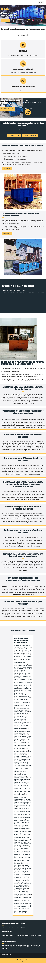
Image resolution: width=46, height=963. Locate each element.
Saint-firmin (24, 852)
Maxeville (26, 803)
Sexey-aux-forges (27, 866)
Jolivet (24, 767)
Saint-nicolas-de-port (19, 857)
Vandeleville (26, 885)
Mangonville (17, 799)
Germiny (22, 745)
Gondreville (19, 748)
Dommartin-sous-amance (24, 722)
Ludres (16, 790)
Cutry (30, 711)
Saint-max (26, 856)
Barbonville (16, 664)
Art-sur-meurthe (18, 654)
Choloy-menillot (18, 702)
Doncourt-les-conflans (19, 724)
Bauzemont (28, 665)
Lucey (28, 788)
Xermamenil (21, 911)
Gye (30, 750)
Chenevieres (17, 701)
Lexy (15, 785)
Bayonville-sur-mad (22, 667)
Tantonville (21, 869)
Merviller (21, 808)
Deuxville (29, 713)
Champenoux (27, 691)
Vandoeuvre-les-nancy (25, 886)
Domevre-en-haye (23, 716)
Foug (30, 737)
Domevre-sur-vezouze (19, 717)
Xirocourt (16, 912)
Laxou (27, 777)
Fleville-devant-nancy (23, 734)
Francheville (23, 739)
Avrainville (26, 658)
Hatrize (16, 754)
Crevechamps (17, 710)
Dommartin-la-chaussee (19, 720)
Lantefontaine (17, 777)
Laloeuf (16, 771)
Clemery (21, 704)
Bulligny (16, 690)
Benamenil (25, 668)
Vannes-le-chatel (18, 888)
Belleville (20, 668)
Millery (21, 809)
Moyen (20, 820)
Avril (20, 659)
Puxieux (16, 842)
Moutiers (28, 819)
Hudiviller (17, 762)
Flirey (25, 736)
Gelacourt (29, 742)
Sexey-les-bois (18, 868)
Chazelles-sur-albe (23, 699)
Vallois (20, 885)
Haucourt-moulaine (22, 754)
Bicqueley (27, 674)
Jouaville (29, 767)
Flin (22, 736)
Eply (23, 728)
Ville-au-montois (19, 897)
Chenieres (28, 701)
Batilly (24, 665)
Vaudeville (22, 889)
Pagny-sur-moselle (26, 831)
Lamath (20, 771)
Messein (26, 808)
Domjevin (16, 719)
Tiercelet (21, 877)
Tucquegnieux (22, 882)
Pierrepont (24, 836)
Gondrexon (24, 748)
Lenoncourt (24, 782)
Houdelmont (27, 759)
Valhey (29, 883)
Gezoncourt (27, 745)
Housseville (28, 760)
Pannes (16, 833)
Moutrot (16, 820)
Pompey (21, 837)
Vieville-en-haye (27, 894)
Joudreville (17, 768)
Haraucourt (22, 753)
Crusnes (22, 711)
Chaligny (29, 690)
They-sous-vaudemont (23, 871)
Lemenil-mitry (17, 782)
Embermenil (28, 727)
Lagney (16, 770)
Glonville (22, 747)
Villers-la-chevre (22, 902)
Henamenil (28, 756)
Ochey (29, 826)
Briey (26, 687)
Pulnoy (26, 840)
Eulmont (16, 731)
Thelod (16, 871)
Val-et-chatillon (24, 883)
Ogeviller (16, 828)
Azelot (23, 659)
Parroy (29, 833)
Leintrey (21, 780)
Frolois (20, 742)
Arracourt (21, 653)
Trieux (22, 880)
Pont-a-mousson (27, 837)
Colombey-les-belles (19, 705)
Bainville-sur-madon (22, 662)
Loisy (20, 786)
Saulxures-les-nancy (19, 863)
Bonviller (17, 681)
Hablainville (17, 751)
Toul (19, 879)
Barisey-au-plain (23, 664)
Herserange (27, 757)
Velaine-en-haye (18, 891)
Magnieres (16, 791)
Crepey (28, 708)
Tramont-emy (24, 879)
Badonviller (21, 661)
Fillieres (16, 733)
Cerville (24, 690)
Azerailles (28, 659)
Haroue (27, 753)
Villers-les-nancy (23, 903)
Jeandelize (28, 765)
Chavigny (16, 699)
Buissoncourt (28, 688)
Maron (26, 802)
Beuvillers (17, 673)
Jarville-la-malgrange (26, 763)
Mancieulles (25, 796)
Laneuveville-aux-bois (26, 773)
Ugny (27, 882)
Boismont (24, 679)
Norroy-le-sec (17, 825)
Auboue (16, 656)
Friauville (16, 742)
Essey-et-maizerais (18, 730)
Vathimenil (16, 889)
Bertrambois (23, 670)
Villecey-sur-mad (23, 900)
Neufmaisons (17, 822)
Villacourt (29, 895)
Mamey (16, 796)
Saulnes (27, 862)
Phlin (25, 834)
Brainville (16, 685)
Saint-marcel (21, 856)
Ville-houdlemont (24, 899)
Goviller (16, 750)
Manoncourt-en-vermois (25, 799)
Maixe (26, 793)
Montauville (17, 817)
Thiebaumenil (17, 876)
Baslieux (20, 665)
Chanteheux (25, 694)
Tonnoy (16, 879)
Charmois (16, 697)
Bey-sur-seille (23, 673)
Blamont (16, 677)
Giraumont (16, 747)
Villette (26, 905)
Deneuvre (24, 713)
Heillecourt (23, 756)
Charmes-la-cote (26, 696)
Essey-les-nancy (27, 730)
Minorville (25, 809)
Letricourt (27, 783)
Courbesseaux (22, 708)
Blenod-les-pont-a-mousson (25, 677)
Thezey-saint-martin (19, 872)
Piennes (29, 834)
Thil (22, 876)
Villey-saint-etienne (22, 906)
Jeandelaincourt (22, 765)
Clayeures (16, 704)
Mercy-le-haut (26, 806)
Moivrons (22, 811)
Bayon (15, 667)
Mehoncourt (23, 805)
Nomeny (27, 823)
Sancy (23, 862)
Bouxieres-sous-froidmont (24, 684)
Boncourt (29, 679)
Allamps (16, 648)
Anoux (16, 651)
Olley (20, 828)
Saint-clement (17, 852)
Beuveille (30, 671)
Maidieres (22, 791)
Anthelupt (20, 651)
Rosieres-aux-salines (19, 848)
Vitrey (20, 908)
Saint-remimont (18, 859)
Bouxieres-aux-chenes (19, 682)
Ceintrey (20, 690)
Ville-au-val (25, 897)
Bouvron (25, 681)
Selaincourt (26, 865)
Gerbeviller (16, 745)
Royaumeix (16, 851)
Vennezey (29, 892)
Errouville (27, 728)
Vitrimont (24, 908)
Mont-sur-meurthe (25, 816)
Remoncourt (26, 845)
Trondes (26, 880)
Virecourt (29, 906)
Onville (23, 828)
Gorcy (29, 748)
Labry (21, 768)
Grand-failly (21, 750)
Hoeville (16, 759)
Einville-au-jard (21, 727)
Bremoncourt (21, 687)
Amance (16, 650)
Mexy (29, 808)
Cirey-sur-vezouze (26, 702)
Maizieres (16, 794)
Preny (19, 840)
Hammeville (23, 751)
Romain (27, 846)
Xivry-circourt (22, 912)
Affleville (16, 647)
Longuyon (16, 788)
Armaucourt (26, 651)
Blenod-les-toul (18, 679)
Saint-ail (28, 851)
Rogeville (23, 846)
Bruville (22, 688)
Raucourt (27, 842)
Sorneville (16, 869)
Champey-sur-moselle (19, 693)
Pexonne (22, 834)
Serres (15, 866)
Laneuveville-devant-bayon (20, 774)
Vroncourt (27, 909)
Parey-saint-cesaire (22, 833)
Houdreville (23, 760)
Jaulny (15, 765)
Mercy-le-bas (20, 806)
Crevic (22, 710)
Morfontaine (22, 819)
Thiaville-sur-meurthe (24, 874)
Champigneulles (18, 694)
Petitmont (16, 834)
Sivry (23, 868)
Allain (30, 647)
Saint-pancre (28, 857)
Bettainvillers (24, 671)
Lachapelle (25, 768)
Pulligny (22, 840)
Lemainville (26, 780)
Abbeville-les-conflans (25, 645)
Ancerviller (21, 650)
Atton (29, 654)
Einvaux (16, 727)
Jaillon (16, 763)
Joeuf (21, 767)
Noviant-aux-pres (23, 826)
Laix (29, 770)
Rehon (21, 843)
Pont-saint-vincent (19, 839)
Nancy (28, 820)
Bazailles (29, 667)
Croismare (16, 711)
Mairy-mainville (20, 793)
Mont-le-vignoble (23, 814)
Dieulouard (21, 714)
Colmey (26, 704)
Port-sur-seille (27, 839)
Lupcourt (25, 790)
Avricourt (16, 659)
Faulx (20, 731)
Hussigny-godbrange (24, 762)
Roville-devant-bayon (22, 849)
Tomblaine (26, 877)
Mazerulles (16, 805)
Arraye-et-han (27, 653)
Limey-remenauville (24, 785)
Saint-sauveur (25, 859)
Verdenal (17, 894)
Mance (20, 796)
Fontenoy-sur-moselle (24, 737)
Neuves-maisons (25, 822)
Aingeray (26, 647)
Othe (18, 829)
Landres (24, 771)
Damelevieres (18, 713)
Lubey (25, 788)
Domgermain (28, 717)
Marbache (22, 802)
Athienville (24, 654)
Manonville (28, 800)
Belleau (16, 668)
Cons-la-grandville (22, 707)
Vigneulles (16, 895)
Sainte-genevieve (22, 860)
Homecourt (21, 759)
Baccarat (16, 661)
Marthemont (21, 803)
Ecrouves (26, 725)
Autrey (22, 658)
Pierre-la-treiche (18, 836)
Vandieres (16, 886)
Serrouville (20, 866)
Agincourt (21, 647)
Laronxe (23, 777)
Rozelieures (22, 851)
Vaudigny (27, 889)
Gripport (26, 750)
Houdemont (17, 760)
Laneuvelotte (17, 773)
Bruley (18, 688)
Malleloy (21, 794)
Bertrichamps (17, 671)
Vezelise (22, 894)
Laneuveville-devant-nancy (20, 776)
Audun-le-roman (22, 656)
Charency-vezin (17, 696)
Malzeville (26, 794)
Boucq (20, 681)
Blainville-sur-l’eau (27, 676)
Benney (30, 668)
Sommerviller (28, 868)
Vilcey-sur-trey (23, 895)
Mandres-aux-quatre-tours (20, 797)
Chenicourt (23, 701)
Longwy (21, 788)
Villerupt (22, 905)
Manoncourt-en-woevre (20, 800)
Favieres (24, 731)
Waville (16, 911)
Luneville (20, 790)
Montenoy (22, 817)
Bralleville (21, 685)
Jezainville (16, 767)
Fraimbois (17, 739)
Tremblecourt (17, 880)
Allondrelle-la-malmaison (24, 648)
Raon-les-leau (21, 842)
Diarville (16, 714)
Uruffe (30, 882)
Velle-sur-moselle (23, 892)
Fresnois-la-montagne (25, 740)
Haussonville (17, 756)
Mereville (16, 808)
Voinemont (22, 909)
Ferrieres (28, 731)
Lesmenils (21, 783)
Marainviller (17, 802)
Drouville (21, 725)
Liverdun (16, 786)
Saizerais (19, 862)
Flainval (20, 733)
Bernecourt (17, 670)
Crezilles (27, 710)
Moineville (16, 811)
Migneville (16, 809)
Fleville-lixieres (17, 736)
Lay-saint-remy (25, 779)
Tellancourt (27, 869)
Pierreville (16, 837)
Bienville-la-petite (18, 676)
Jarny (19, 763)
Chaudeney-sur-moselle (24, 697)
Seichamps (20, 865)
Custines (26, 711)
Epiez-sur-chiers (18, 728)
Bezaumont (22, 674)
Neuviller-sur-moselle (19, 823)
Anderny (26, 650)
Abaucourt (16, 645)
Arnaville (16, 653)
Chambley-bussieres (19, 691)
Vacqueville (17, 883)
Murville (24, 820)
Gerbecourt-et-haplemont (21, 744)
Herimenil (22, 757)
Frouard (25, 742)
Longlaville (24, 786)
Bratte (25, 685)
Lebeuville (16, 780)
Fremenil (28, 739)
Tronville (16, 882)
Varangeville (25, 888)
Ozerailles (22, 829)
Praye (15, 840)
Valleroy (17, 885)
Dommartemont (23, 719)
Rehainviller (17, 843)
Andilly (30, 650)
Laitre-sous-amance (23, 770)
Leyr (18, 785)
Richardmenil (17, 846)
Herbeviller (16, 757)
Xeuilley (26, 911)
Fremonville (17, 740)
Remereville (20, 845)
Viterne (16, 908)
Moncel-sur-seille (23, 813)
